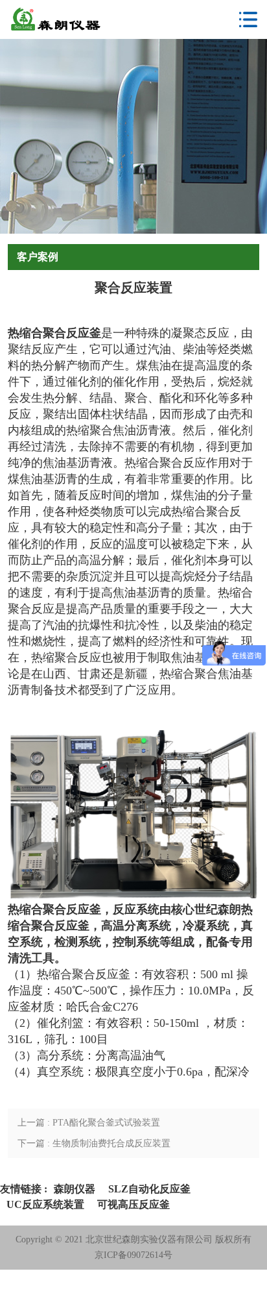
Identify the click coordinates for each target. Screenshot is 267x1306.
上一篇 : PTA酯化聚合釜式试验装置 (88, 1122)
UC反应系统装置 (45, 1204)
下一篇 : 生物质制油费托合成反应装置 (93, 1143)
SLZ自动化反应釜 (149, 1188)
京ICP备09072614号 (133, 1255)
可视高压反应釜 (133, 1204)
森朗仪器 (74, 1188)
